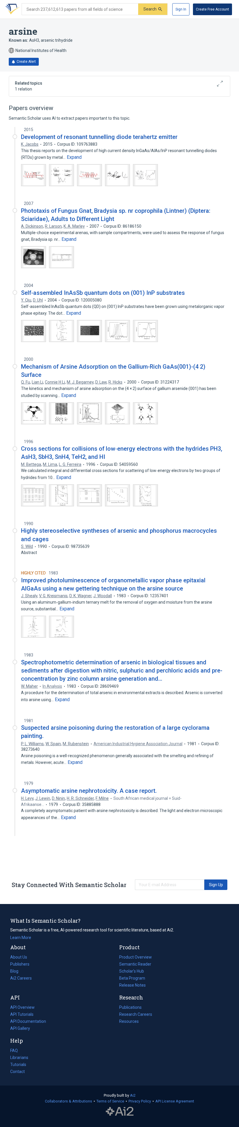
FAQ (14, 1050)
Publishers (19, 964)
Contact (17, 1071)
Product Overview (135, 957)
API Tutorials (22, 1014)
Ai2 (133, 1095)
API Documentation (28, 1022)
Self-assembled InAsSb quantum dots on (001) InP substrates (103, 292)
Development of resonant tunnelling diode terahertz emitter (99, 136)
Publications (130, 1008)
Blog (16, 972)
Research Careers (135, 1015)
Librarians (19, 1057)
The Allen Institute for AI (119, 1111)
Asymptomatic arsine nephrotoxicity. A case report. (89, 790)
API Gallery (20, 1028)
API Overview (22, 1007)
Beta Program (132, 978)
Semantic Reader (135, 964)
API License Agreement (174, 1101)
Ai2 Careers (21, 979)
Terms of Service (110, 1101)
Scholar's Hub (131, 971)
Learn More (20, 937)
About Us (18, 957)
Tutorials (18, 1064)
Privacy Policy (140, 1101)
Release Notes (132, 985)
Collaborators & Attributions (68, 1101)
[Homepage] (11, 9)
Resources (129, 1022)
